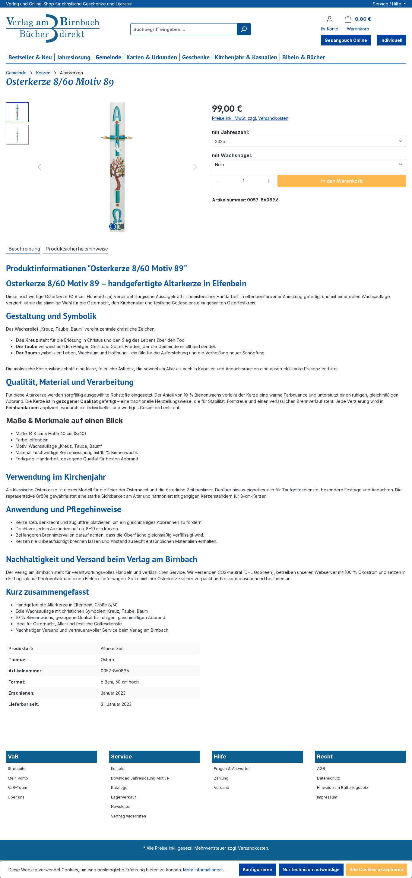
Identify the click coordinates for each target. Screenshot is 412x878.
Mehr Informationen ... (204, 869)
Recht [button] (325, 756)
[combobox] (184, 29)
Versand (221, 787)
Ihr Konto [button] (329, 28)
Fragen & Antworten (232, 768)
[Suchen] (244, 29)
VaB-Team (17, 787)
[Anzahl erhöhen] (269, 181)
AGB (321, 768)
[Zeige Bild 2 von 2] (121, 226)
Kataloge (119, 787)
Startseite (17, 768)
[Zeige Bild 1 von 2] (112, 226)
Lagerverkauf (123, 797)
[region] (103, 167)
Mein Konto (18, 778)
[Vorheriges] (39, 167)
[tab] (23, 248)
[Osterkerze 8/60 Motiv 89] (117, 167)
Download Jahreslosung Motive (140, 778)
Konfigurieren (257, 869)
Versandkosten (253, 848)
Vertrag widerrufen (128, 816)
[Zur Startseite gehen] (53, 29)
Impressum (327, 797)
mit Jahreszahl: (230, 132)
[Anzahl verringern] (218, 181)
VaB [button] (13, 756)
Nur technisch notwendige (311, 869)
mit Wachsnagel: (232, 155)
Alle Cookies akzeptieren (376, 869)
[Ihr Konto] (329, 19)
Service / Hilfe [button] (387, 3)
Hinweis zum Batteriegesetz (342, 787)
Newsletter (121, 806)
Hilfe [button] (220, 756)
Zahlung (221, 778)
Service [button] (121, 756)
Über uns (16, 797)
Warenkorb (358, 28)
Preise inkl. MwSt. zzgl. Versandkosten (250, 118)
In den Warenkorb (342, 181)
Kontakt (118, 768)
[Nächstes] (195, 167)
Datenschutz (328, 778)
